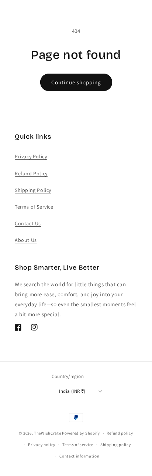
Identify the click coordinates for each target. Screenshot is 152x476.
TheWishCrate (47, 433)
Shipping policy (115, 444)
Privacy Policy (31, 156)
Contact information (79, 456)
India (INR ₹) (72, 391)
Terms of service (77, 444)
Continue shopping (76, 82)
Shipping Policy (33, 190)
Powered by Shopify (81, 433)
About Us (26, 240)
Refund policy (120, 433)
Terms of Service (34, 206)
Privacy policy (41, 444)
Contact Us (28, 223)
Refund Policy (31, 173)
